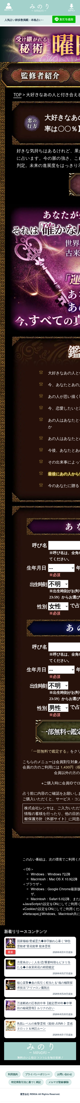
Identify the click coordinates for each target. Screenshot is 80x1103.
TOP (17, 94)
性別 (42, 606)
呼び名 (39, 545)
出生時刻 (38, 584)
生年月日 (36, 568)
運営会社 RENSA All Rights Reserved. (40, 1094)
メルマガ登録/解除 (58, 1082)
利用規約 (13, 1074)
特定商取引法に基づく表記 (26, 1082)
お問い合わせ (64, 1074)
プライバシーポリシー (37, 1074)
